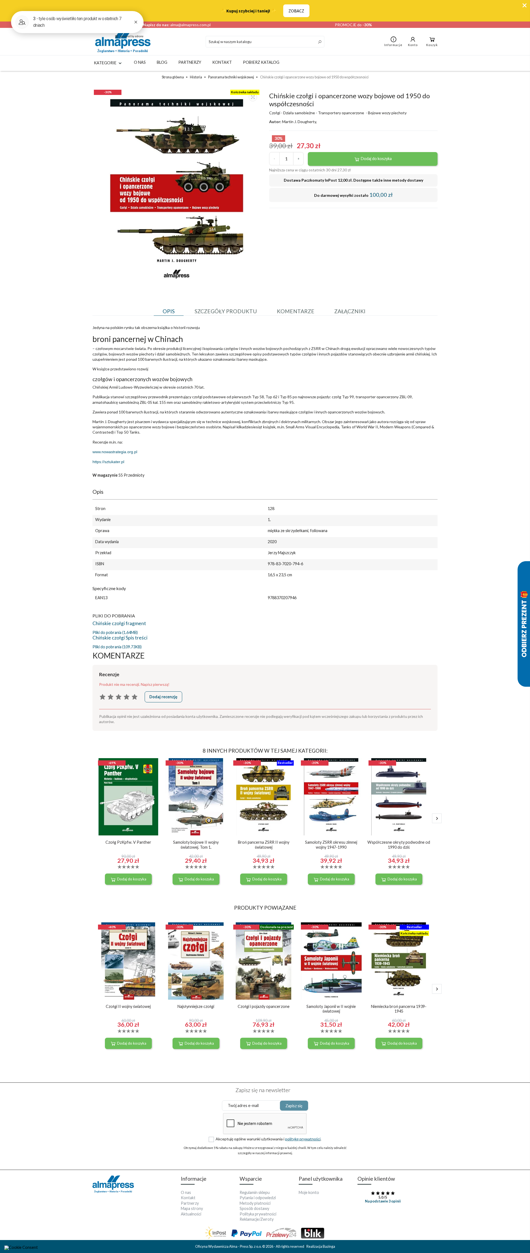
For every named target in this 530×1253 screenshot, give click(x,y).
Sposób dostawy (254, 1208)
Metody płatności (255, 1203)
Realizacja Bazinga (320, 1246)
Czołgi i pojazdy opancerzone (264, 1006)
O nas (140, 62)
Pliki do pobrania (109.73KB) (117, 646)
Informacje (393, 45)
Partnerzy (189, 62)
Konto (413, 45)
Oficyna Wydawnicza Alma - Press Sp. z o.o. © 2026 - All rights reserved (250, 1246)
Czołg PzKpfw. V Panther (128, 842)
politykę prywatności (302, 1139)
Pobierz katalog (261, 62)
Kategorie (105, 62)
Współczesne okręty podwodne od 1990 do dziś (398, 844)
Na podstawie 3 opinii (383, 1201)
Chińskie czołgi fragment (119, 623)
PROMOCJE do (353, 24)
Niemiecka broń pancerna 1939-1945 (398, 1008)
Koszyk (432, 45)
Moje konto (309, 1192)
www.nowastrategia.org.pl (114, 452)
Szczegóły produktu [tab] (226, 311)
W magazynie (105, 475)
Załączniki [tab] (349, 311)
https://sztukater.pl (108, 462)
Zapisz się (294, 1105)
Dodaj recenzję (163, 696)
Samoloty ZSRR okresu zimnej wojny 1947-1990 (331, 844)
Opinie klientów (376, 1178)
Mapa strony (192, 1208)
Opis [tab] (169, 311)
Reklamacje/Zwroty (257, 1219)
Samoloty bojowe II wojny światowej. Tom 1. (196, 844)
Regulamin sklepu (255, 1192)
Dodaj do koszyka (376, 158)
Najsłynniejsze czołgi (195, 1006)
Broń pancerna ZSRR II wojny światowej (263, 844)
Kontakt (222, 62)
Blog (162, 62)
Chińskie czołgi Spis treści (119, 638)
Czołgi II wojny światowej (128, 1006)
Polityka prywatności (258, 1214)
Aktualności (191, 1214)
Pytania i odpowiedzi (258, 1197)
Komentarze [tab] (295, 311)
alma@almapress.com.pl (190, 24)
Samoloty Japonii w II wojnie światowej (331, 1008)
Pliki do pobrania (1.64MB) (115, 632)
